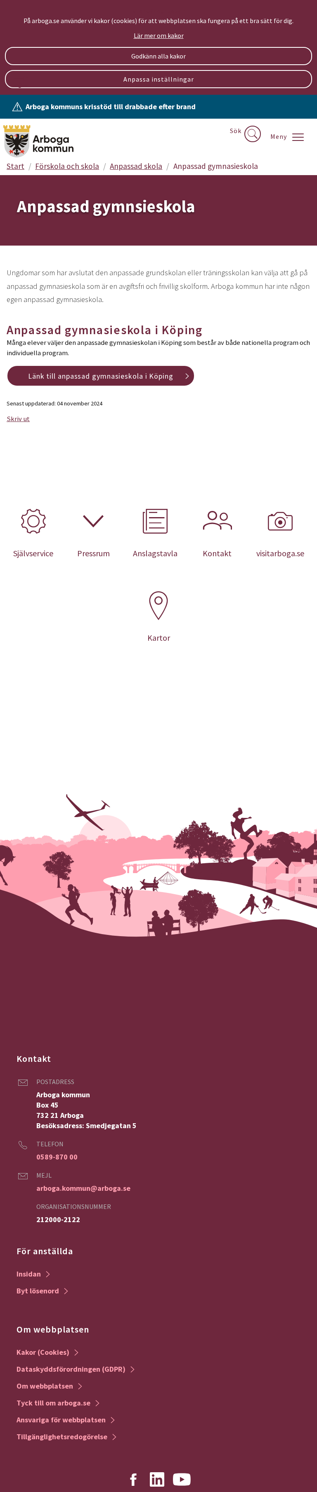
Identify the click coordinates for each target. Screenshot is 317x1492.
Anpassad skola (136, 166)
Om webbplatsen (45, 1386)
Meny (278, 136)
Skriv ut (18, 419)
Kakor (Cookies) (43, 1352)
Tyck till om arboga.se (53, 1403)
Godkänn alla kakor (158, 56)
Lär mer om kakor (159, 35)
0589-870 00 (57, 1157)
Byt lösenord (38, 1290)
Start (15, 166)
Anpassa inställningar (158, 79)
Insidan (29, 1274)
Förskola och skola (67, 166)
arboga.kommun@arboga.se (83, 1188)
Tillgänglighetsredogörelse (62, 1436)
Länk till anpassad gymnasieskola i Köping (100, 376)
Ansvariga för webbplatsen (61, 1419)
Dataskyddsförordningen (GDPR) (71, 1369)
